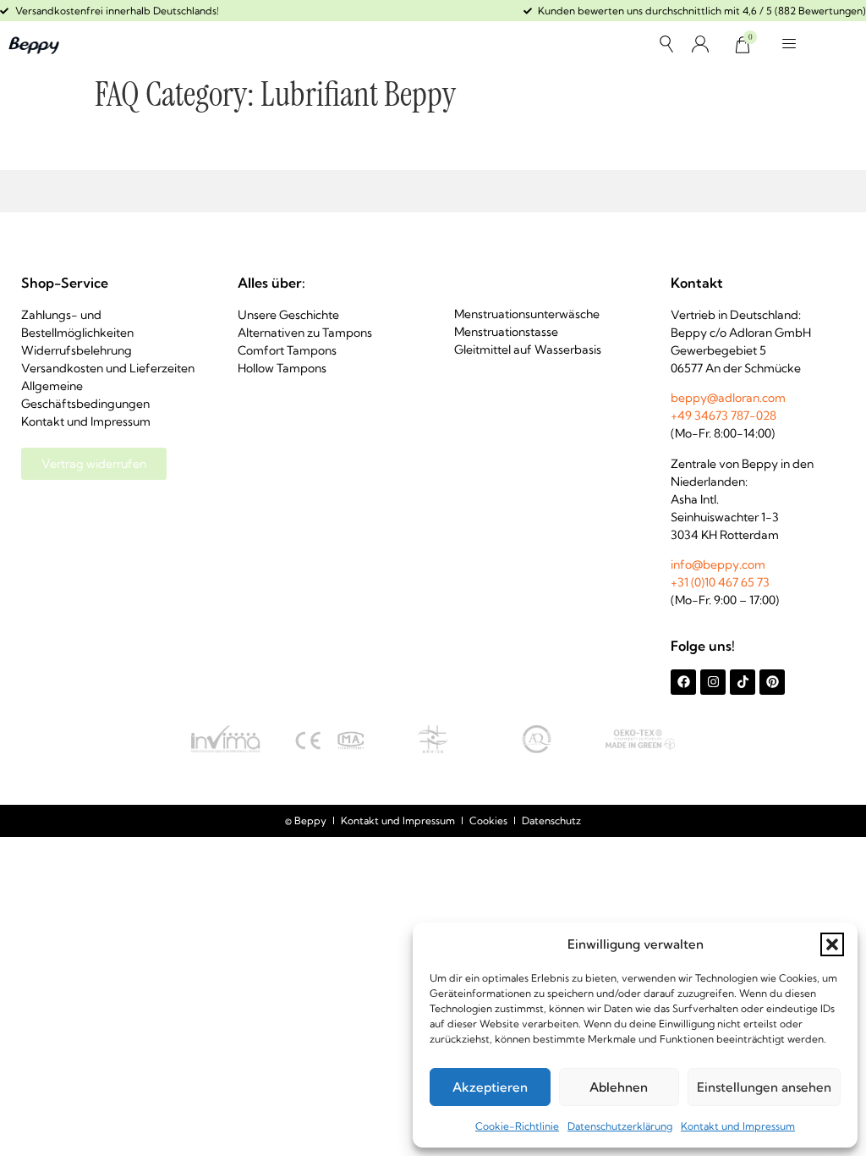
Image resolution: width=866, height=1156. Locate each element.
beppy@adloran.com (728, 397)
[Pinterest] (772, 682)
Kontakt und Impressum (738, 1126)
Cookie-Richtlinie (517, 1126)
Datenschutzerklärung (619, 1126)
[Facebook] (683, 682)
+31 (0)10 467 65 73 (720, 582)
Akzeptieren (490, 1087)
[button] (832, 944)
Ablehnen (618, 1087)
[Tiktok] (742, 682)
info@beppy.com (718, 564)
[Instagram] (713, 682)
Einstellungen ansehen (764, 1087)
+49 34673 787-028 (723, 415)
